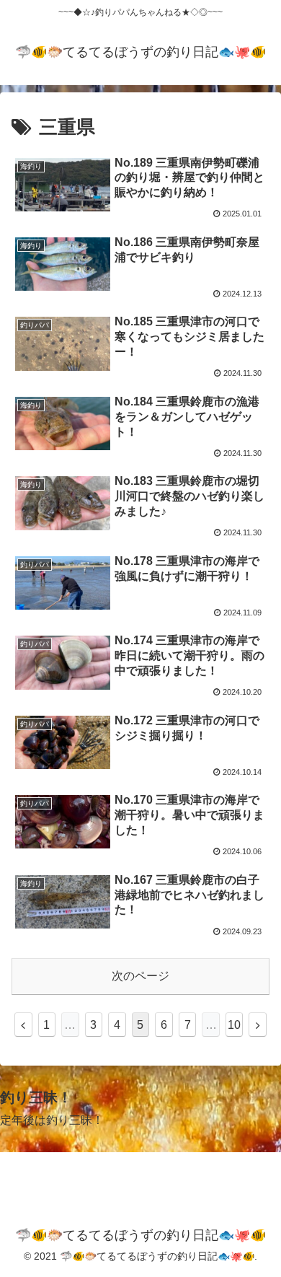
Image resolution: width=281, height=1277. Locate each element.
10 (234, 1025)
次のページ (140, 976)
